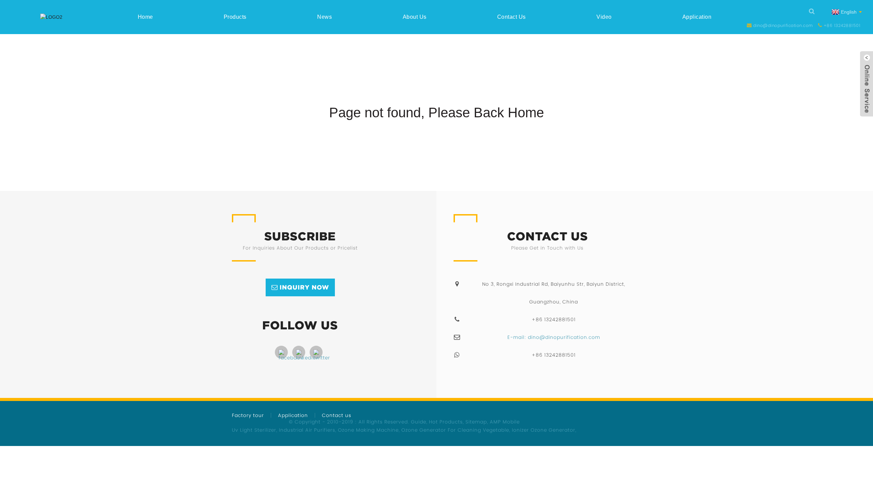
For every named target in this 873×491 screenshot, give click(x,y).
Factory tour (248, 415)
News (324, 17)
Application (697, 17)
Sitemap (476, 421)
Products (235, 17)
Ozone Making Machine (368, 430)
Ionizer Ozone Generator (543, 430)
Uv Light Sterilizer (254, 430)
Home (145, 17)
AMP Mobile (505, 421)
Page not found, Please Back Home (436, 112)
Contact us (511, 17)
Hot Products (446, 421)
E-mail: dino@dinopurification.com (553, 337)
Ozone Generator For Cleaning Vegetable (455, 430)
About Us (415, 17)
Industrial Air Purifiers (307, 430)
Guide (418, 421)
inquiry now (304, 287)
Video (604, 17)
